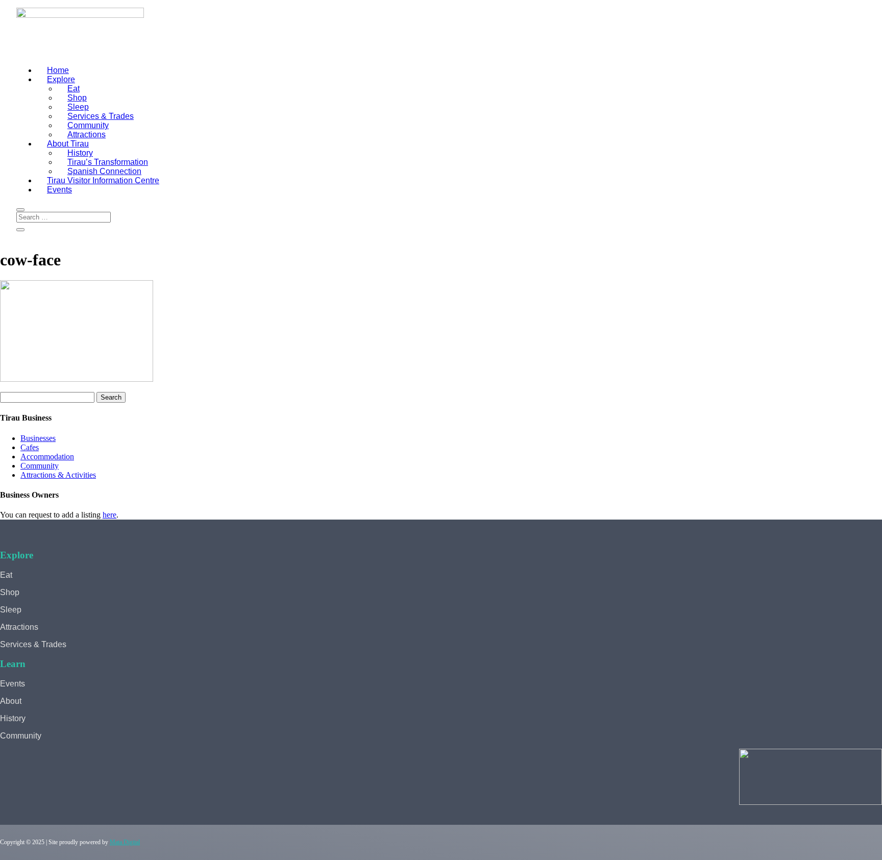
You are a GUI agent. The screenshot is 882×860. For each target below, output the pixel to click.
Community (88, 125)
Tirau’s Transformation (107, 162)
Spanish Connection (104, 171)
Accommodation (47, 456)
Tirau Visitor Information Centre (103, 180)
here (109, 514)
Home (58, 70)
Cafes (29, 447)
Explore (61, 79)
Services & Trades (100, 116)
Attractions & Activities (58, 475)
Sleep (78, 107)
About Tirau (68, 143)
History (80, 153)
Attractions (86, 134)
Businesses (38, 438)
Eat (73, 88)
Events (59, 189)
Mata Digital (125, 842)
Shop (77, 97)
